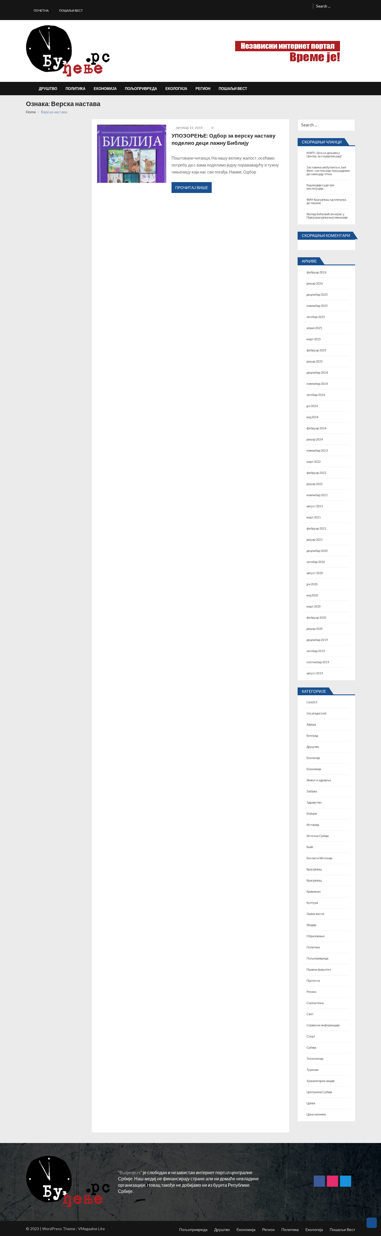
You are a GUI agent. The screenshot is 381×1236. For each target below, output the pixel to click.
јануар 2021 (315, 539)
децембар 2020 (317, 550)
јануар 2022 (315, 484)
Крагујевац (314, 869)
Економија (105, 88)
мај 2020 (312, 595)
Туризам (313, 1069)
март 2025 (314, 339)
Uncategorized (316, 713)
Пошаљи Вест (71, 10)
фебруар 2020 (316, 617)
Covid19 (312, 702)
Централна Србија (319, 1092)
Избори (312, 813)
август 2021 (315, 506)
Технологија (315, 1058)
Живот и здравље (319, 780)
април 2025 (314, 328)
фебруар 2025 (316, 350)
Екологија (176, 88)
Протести (313, 980)
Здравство (314, 802)
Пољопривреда (141, 88)
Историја (313, 824)
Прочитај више (191, 187)
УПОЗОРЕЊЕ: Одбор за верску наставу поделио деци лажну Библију (224, 139)
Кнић (310, 847)
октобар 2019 (316, 651)
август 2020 (315, 573)
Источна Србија (318, 836)
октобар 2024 (316, 395)
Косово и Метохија (319, 858)
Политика (75, 88)
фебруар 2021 (316, 528)
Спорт (311, 1036)
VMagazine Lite (91, 1228)
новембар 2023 (317, 450)
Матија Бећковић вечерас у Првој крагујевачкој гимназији (327, 215)
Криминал (313, 891)
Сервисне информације (323, 1025)
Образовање (316, 936)
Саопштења (315, 1003)
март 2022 (314, 461)
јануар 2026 (315, 283)
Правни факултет (319, 969)
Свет (310, 1014)
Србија (311, 1047)
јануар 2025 (315, 361)
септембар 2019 (318, 662)
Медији (311, 925)
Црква (311, 1103)
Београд (312, 735)
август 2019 (315, 673)
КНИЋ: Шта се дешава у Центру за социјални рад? (324, 154)
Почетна (41, 10)
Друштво (48, 88)
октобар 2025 (316, 317)
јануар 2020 (315, 628)
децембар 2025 (317, 294)
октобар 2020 (316, 562)
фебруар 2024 (316, 428)
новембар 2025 (317, 305)
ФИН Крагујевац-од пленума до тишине (326, 201)
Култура (312, 902)
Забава (312, 791)
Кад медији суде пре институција (320, 186)
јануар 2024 (315, 439)
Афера (311, 724)
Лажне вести (315, 914)
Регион (203, 88)
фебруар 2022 (316, 472)
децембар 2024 (317, 372)
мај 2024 (312, 417)
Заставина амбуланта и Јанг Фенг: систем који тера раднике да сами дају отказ (328, 171)
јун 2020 (312, 584)
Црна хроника (316, 1114)
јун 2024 (312, 406)
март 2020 (314, 606)
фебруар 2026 (316, 272)
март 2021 (314, 517)
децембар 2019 (317, 640)
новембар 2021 (317, 495)
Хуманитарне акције (321, 1081)
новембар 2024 (317, 383)
